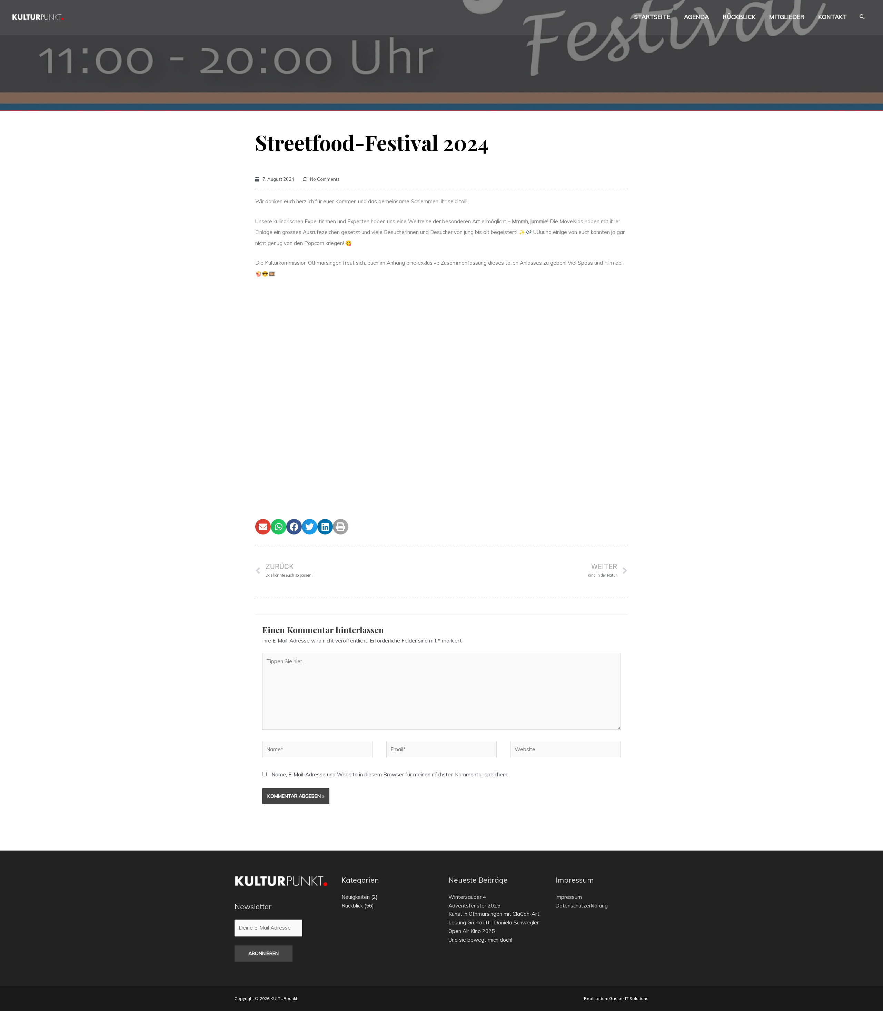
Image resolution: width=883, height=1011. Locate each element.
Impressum (568, 897)
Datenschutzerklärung (581, 905)
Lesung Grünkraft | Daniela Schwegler (493, 922)
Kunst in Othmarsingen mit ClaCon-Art (493, 914)
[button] (862, 17)
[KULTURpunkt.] (38, 16)
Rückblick (352, 905)
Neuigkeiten (355, 897)
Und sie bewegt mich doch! (480, 939)
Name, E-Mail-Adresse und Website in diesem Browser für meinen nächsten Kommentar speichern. (389, 774)
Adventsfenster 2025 (474, 905)
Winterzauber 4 (467, 897)
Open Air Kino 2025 (471, 931)
